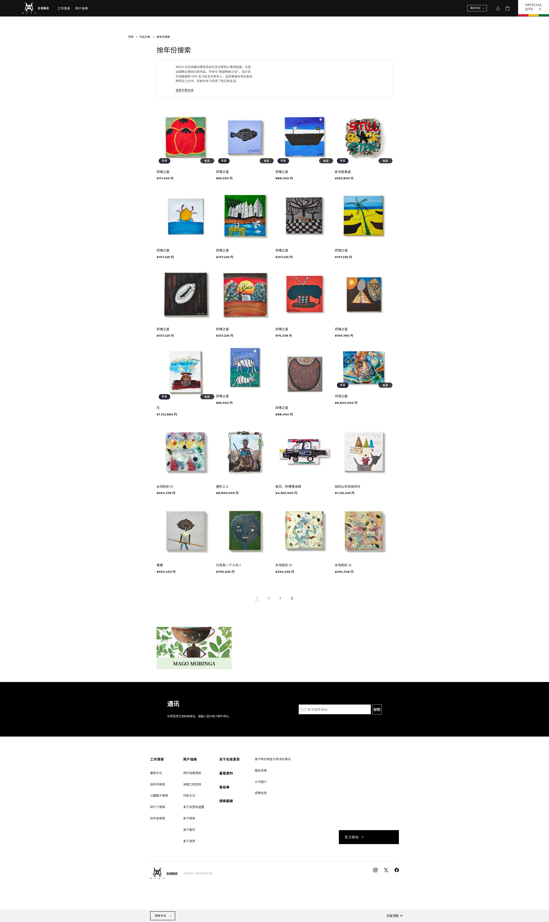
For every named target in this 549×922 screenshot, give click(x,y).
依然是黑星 (343, 172)
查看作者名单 (185, 90)
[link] (257, 598)
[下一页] (292, 598)
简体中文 (160, 915)
